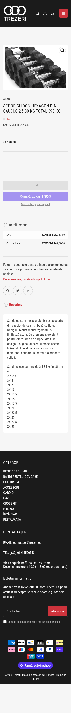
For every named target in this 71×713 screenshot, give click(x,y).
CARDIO (8, 493)
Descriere (16, 305)
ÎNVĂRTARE (10, 514)
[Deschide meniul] (63, 13)
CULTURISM (11, 482)
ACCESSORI (11, 487)
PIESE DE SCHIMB (15, 471)
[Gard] (37, 13)
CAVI (6, 498)
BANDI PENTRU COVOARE (20, 477)
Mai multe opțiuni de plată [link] (35, 204)
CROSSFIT (10, 503)
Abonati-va (57, 611)
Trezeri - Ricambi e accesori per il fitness (33, 674)
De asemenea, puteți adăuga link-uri (26, 279)
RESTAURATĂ (12, 519)
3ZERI (7, 99)
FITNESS (9, 509)
